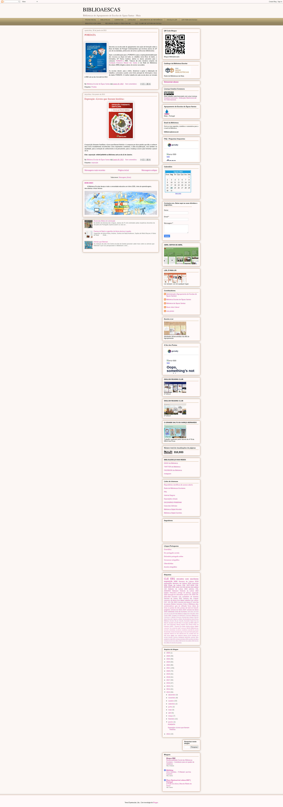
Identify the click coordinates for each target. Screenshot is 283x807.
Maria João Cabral (172, 307)
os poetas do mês (174, 608)
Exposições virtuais (170, 499)
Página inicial (123, 170)
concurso (195, 583)
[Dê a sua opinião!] (143, 84)
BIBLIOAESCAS (101, 9)
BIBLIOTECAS (105, 20)
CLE (166, 578)
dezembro (172, 695)
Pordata (94, 87)
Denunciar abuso (171, 82)
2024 (168, 659)
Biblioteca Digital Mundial (173, 509)
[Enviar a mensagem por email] (141, 84)
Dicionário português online (173, 556)
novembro (172, 698)
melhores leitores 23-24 (184, 635)
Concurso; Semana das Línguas (184, 617)
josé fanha (189, 631)
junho (170, 707)
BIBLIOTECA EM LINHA (93, 23)
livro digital (180, 600)
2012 (168, 734)
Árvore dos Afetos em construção (104, 221)
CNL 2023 (174, 602)
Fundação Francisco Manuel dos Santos (123, 63)
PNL (165, 492)
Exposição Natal (188, 621)
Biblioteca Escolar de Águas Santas (178, 299)
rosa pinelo (170, 311)
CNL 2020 (192, 594)
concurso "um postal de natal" (172, 628)
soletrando (171, 611)
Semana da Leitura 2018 (188, 581)
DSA (165, 585)
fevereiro (171, 719)
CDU (188, 613)
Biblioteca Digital (182, 613)
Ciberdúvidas (168, 563)
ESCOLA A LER (172, 20)
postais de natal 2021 (169, 639)
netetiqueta (181, 637)
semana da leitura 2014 (178, 610)
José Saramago (171, 624)
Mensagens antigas (149, 170)
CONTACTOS (119, 20)
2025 (168, 656)
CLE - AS (167, 602)
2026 (168, 653)
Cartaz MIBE (167, 615)
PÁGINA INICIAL (90, 20)
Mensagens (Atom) (125, 177)
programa (167, 610)
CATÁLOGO (132, 20)
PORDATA (90, 34)
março (170, 716)
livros (189, 606)
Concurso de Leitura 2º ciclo (187, 602)
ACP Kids (175, 613)
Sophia (188, 626)
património (187, 637)
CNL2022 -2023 (194, 613)
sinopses (166, 641)
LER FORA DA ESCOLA (189, 20)
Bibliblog (169, 770)
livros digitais (170, 635)
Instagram (167, 474)
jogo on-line (183, 631)
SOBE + (172, 626)
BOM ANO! (89, 183)
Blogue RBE (170, 758)
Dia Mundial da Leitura (189, 619)
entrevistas (172, 630)
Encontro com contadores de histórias (185, 596)
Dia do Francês (179, 621)
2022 (168, 665)
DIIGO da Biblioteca (171, 463)
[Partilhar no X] (145, 84)
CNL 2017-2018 (188, 585)
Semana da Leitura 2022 (173, 598)
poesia (186, 594)
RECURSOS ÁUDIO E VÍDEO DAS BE (118, 23)
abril (170, 713)
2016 (168, 683)
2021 (192, 611)
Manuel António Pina (182, 624)
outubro (171, 701)
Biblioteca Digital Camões (173, 513)
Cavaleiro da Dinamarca (178, 615)
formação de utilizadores (176, 594)
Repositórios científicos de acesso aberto (178, 485)
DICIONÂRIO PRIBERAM (173, 502)
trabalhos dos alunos (191, 600)
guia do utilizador (181, 606)
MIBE (176, 581)
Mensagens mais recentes (95, 170)
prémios (191, 589)
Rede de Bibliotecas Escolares (174, 488)
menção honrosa (173, 637)
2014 (168, 689)
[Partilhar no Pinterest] (150, 84)
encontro (166, 630)
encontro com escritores (187, 579)
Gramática (167, 549)
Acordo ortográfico (170, 567)
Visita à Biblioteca (189, 604)
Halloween (175, 591)
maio (170, 710)
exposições (168, 583)
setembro (171, 704)
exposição (95, 162)
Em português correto (171, 553)
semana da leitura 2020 (182, 639)
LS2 (165, 589)
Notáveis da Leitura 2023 (177, 589)
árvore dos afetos (192, 587)
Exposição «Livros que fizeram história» (104, 98)
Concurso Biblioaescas (192, 615)
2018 (168, 677)
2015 (168, 686)
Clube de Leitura (174, 585)
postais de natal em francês (189, 608)
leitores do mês (174, 633)
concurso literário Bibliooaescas (189, 628)
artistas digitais (194, 626)
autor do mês (180, 587)
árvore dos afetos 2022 (188, 641)
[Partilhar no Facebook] (147, 84)
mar (176, 635)
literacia (182, 633)
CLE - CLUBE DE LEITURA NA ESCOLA (148, 23)
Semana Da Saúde (180, 626)
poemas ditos (194, 637)
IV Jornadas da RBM (187, 622)
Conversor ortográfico (171, 560)
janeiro (171, 722)
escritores (178, 630)
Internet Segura (169, 495)
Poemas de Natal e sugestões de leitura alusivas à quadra (112, 231)
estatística (184, 630)
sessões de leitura (193, 639)
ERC (173, 587)
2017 (168, 680)
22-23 (195, 611)
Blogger (155, 802)
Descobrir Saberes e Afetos (175, 619)
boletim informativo (170, 593)
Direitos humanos (177, 604)
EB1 (172, 578)
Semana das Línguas (190, 598)
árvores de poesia (176, 642)
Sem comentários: (131, 84)
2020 (168, 671)
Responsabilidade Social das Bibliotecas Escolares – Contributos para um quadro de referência (180, 762)
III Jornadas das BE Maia (174, 622)
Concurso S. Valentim (170, 617)
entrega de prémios (184, 593)
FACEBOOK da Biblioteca (173, 470)
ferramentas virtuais (169, 631)
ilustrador (177, 631)
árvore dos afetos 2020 (175, 641)
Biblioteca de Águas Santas (175, 303)
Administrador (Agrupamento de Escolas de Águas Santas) (181, 295)
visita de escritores (181, 611)
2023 (168, 662)
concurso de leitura (170, 600)
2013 (168, 692)
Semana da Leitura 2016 (182, 583)
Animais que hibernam (101, 242)
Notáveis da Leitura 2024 (189, 591)
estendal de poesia (193, 630)
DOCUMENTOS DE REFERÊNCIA (151, 20)
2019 (189, 611)
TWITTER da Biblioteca (172, 467)
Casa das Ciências (170, 506)
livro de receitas (188, 633)
